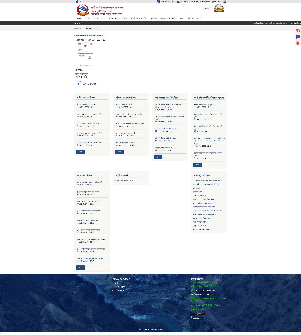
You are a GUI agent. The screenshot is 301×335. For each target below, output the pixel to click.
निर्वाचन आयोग (207, 218)
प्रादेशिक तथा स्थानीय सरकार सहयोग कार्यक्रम (207, 211)
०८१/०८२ (78, 81)
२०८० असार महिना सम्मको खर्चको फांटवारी (89, 182)
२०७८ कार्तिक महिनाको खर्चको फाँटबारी (88, 201)
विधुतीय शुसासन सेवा (138, 18)
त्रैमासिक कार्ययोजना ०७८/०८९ (125, 143)
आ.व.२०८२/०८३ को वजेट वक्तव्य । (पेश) (89, 133)
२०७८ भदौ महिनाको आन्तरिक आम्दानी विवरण (90, 258)
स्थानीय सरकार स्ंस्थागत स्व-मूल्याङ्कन (204, 214)
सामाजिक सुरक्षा (119, 287)
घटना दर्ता (117, 283)
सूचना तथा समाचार (81, 74)
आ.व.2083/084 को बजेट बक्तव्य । (88, 104)
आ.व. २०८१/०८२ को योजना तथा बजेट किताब (129, 114)
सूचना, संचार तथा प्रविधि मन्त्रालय (203, 199)
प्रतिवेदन (153, 18)
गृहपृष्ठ (79, 18)
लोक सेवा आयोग (197, 192)
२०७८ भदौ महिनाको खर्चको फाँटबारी (87, 220)
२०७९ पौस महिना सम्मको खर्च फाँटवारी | (88, 192)
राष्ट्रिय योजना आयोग (199, 196)
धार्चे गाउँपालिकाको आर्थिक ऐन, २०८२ (166, 138)
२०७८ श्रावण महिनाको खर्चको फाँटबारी (88, 230)
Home (76, 29)
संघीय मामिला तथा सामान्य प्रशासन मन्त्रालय (206, 184)
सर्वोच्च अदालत (197, 218)
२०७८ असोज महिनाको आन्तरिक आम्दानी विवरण (91, 249)
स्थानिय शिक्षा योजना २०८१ (124, 104)
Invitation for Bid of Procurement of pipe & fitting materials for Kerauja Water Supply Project (209, 140)
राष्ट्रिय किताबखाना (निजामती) (202, 229)
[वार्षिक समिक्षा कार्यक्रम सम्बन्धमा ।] (85, 55)
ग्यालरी (181, 18)
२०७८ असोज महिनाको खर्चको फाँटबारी (88, 211)
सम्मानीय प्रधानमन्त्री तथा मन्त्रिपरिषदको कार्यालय (208, 180)
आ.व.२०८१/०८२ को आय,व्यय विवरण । (89, 123)
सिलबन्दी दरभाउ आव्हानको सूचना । (204, 104)
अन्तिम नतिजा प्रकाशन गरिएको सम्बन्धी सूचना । (261, 23)
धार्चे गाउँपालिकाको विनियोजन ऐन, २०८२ (167, 129)
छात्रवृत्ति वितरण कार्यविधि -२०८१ (165, 148)
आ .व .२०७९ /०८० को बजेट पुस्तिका (127, 133)
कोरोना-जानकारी (194, 18)
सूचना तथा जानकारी (168, 18)
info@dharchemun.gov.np (201, 294)
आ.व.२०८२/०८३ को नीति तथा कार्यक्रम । (89, 143)
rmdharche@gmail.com (205, 290)
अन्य (80, 152)
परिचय (87, 18)
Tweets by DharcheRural (124, 180)
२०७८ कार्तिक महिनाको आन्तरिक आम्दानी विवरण (91, 239)
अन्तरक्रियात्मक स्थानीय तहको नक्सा (204, 207)
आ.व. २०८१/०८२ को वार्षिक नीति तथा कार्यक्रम (130, 123)
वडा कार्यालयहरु (99, 18)
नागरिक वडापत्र (119, 290)
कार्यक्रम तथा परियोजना (118, 18)
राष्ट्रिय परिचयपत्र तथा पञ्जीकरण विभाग (205, 203)
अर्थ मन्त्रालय (197, 188)
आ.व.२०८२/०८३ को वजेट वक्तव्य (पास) (89, 114)
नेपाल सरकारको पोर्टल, (199, 222)
